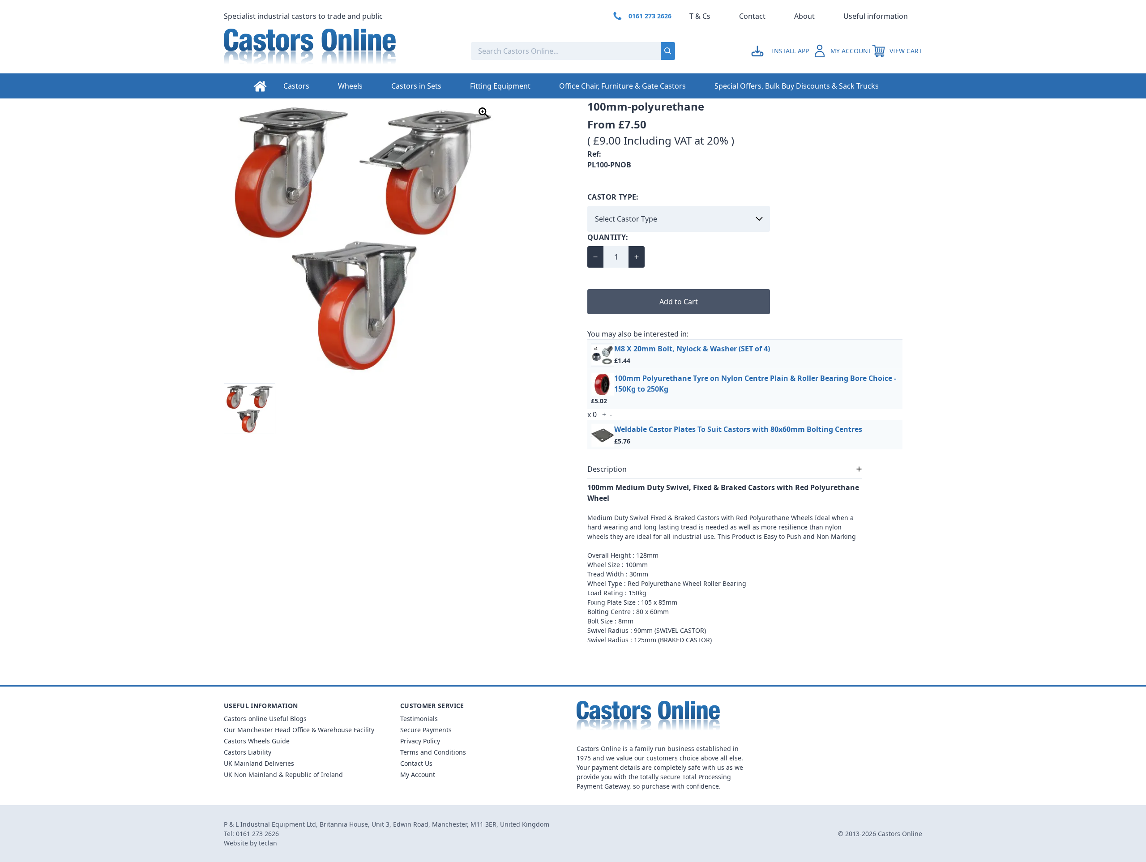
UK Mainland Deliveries (259, 763)
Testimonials (419, 718)
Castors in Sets (416, 86)
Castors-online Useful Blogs (265, 718)
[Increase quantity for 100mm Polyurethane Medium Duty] (637, 257)
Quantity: (608, 237)
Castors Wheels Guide (257, 741)
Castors (296, 86)
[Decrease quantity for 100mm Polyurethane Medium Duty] (595, 257)
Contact (752, 16)
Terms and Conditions (433, 752)
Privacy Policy (420, 741)
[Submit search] (668, 51)
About (804, 16)
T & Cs (699, 16)
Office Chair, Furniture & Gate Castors (622, 86)
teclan (268, 843)
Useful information (875, 16)
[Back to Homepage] (340, 51)
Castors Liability (247, 752)
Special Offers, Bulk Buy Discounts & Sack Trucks (796, 86)
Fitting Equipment (500, 86)
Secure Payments (426, 729)
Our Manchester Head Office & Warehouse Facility (299, 729)
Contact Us (416, 763)
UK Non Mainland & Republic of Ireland (283, 774)
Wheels (350, 86)
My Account (417, 774)
